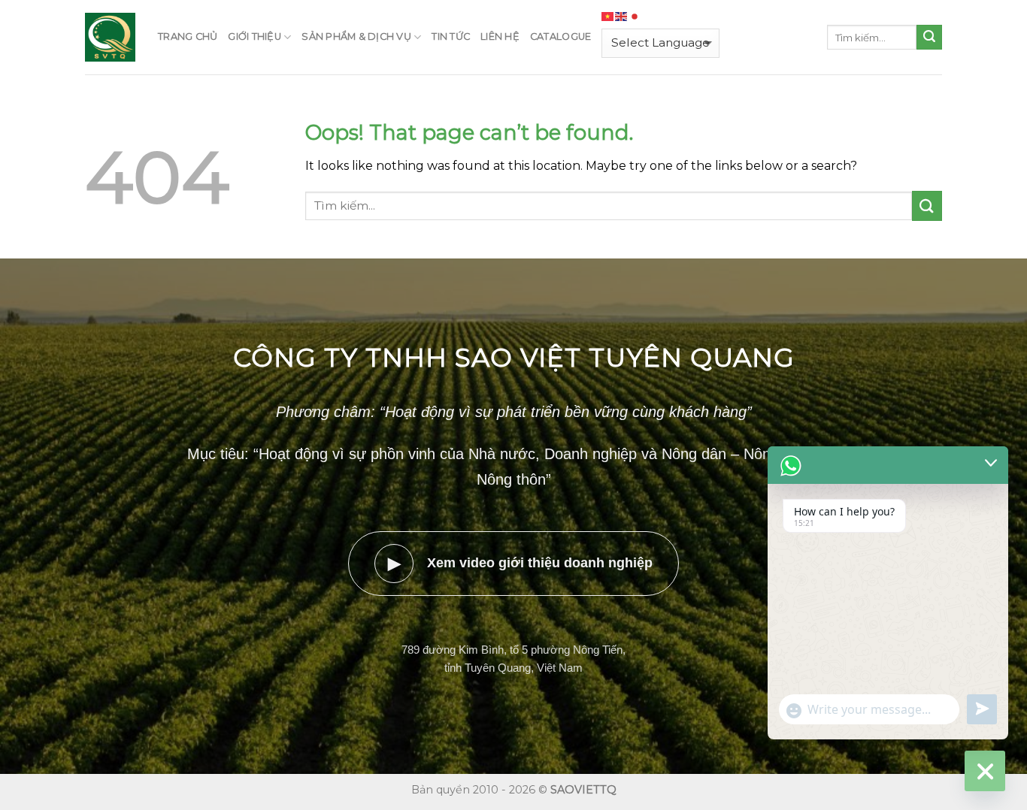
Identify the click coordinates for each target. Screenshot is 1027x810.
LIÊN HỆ (500, 36)
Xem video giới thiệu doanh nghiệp (520, 563)
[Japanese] (635, 17)
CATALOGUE (560, 36)
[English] (622, 17)
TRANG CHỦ (187, 36)
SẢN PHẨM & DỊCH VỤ (356, 36)
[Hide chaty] (985, 771)
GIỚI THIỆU (254, 36)
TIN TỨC (451, 36)
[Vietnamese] (608, 17)
